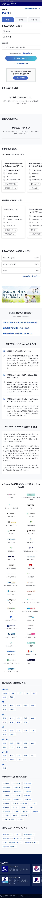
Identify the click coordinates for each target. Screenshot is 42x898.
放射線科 (35, 811)
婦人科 (15, 807)
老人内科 (28, 791)
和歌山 (12, 734)
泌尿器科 (25, 811)
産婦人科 (6, 807)
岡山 (18, 743)
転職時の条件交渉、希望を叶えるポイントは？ (17, 333)
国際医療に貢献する (9, 846)
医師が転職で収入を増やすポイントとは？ (16, 328)
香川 (11, 747)
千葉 (32, 705)
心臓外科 (27, 795)
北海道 (5, 693)
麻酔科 (15, 815)
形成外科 (6, 803)
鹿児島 (12, 759)
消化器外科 (16, 795)
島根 (11, 743)
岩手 (20, 693)
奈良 (4, 734)
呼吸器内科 (6, 787)
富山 (11, 718)
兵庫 (32, 730)
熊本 (25, 756)
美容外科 (24, 815)
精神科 (23, 807)
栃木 (11, 705)
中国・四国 (5, 739)
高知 (25, 747)
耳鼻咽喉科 (6, 811)
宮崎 (4, 759)
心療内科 (27, 787)
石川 (18, 718)
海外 (3, 764)
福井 (25, 718)
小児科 (33, 803)
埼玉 (25, 705)
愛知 (25, 722)
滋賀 (11, 730)
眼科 (31, 807)
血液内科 (17, 787)
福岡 (4, 756)
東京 (4, 710)
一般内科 (6, 783)
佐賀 (11, 756)
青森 (13, 693)
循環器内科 (27, 783)
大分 (32, 756)
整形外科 (28, 799)
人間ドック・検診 (8, 819)
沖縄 (20, 759)
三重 (4, 730)
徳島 (4, 747)
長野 (4, 722)
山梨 (32, 718)
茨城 (4, 705)
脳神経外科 (17, 799)
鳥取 (4, 743)
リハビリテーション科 (20, 803)
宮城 (27, 693)
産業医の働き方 (29, 835)
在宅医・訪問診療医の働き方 (12, 843)
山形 (4, 697)
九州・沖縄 (5, 752)
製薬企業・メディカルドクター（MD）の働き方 (18, 839)
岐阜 (11, 722)
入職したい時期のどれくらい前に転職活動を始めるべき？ (21, 322)
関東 (3, 702)
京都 (18, 730)
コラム (18, 835)
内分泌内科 (17, 791)
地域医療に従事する (31, 843)
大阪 (25, 730)
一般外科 (6, 795)
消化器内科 (16, 783)
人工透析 (6, 815)
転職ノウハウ (7, 835)
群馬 (18, 705)
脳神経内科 (6, 791)
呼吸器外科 (6, 799)
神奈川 (12, 710)
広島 (25, 743)
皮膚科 (16, 811)
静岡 (18, 722)
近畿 (3, 727)
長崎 (18, 756)
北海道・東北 (6, 689)
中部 (3, 714)
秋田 (34, 693)
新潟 (4, 718)
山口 (32, 743)
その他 (20, 819)
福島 (11, 697)
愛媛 (18, 747)
